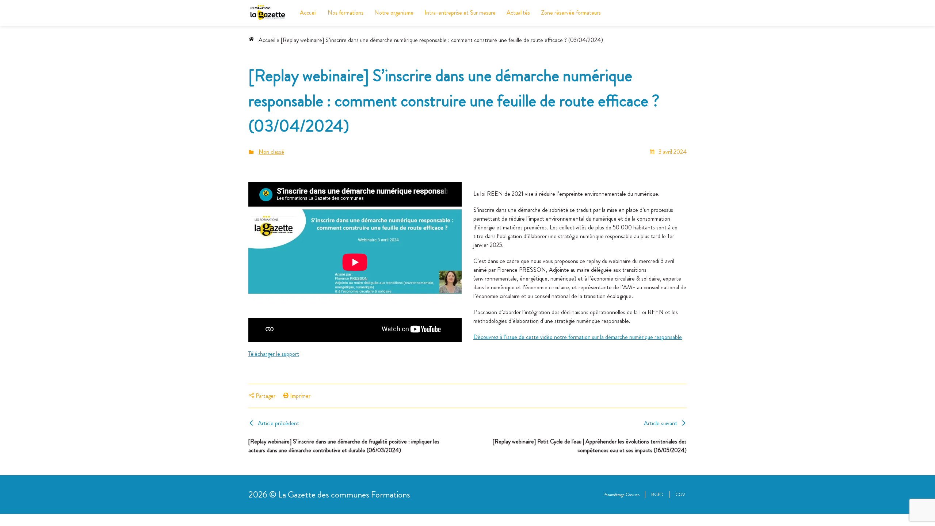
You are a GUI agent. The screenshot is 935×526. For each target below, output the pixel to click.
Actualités (518, 12)
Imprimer (299, 396)
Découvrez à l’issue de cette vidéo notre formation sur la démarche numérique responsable (577, 337)
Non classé (271, 152)
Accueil (308, 12)
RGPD (657, 494)
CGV (680, 494)
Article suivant (660, 423)
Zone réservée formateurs (571, 12)
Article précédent (278, 423)
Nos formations (345, 12)
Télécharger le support (273, 354)
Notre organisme (393, 12)
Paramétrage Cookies (621, 494)
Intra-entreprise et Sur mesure (460, 12)
